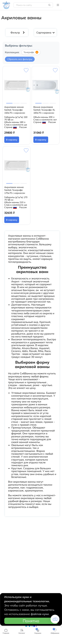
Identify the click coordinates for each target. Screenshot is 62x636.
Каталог (57, 5)
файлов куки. (40, 614)
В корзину (11, 139)
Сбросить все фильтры (19, 59)
